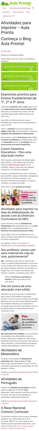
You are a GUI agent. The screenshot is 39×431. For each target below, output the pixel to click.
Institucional (7, 16)
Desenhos (6, 12)
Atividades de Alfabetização (20, 8)
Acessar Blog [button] (6, 51)
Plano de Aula (18, 12)
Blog (28, 12)
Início (4, 8)
